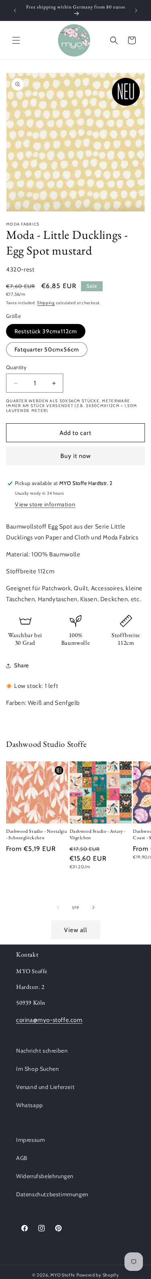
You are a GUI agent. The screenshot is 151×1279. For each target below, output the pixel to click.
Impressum (30, 1139)
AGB (21, 1158)
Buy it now (75, 456)
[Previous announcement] (15, 10)
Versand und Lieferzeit (45, 1087)
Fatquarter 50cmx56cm (46, 349)
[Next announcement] (136, 10)
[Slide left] (58, 907)
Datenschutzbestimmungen (52, 1194)
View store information (45, 504)
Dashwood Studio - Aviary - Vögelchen (98, 834)
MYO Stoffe (62, 1275)
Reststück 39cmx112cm (45, 331)
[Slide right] (93, 907)
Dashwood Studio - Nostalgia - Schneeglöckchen (36, 834)
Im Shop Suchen (37, 1068)
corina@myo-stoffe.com (49, 1020)
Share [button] (21, 665)
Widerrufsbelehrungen (45, 1176)
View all (75, 930)
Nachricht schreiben (42, 1050)
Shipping (46, 302)
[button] (16, 40)
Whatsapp (29, 1105)
